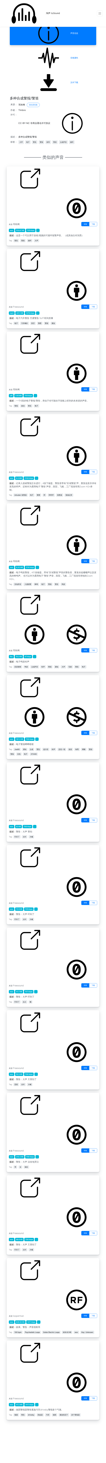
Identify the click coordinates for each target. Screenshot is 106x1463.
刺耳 (48, 142)
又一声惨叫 (14, 873)
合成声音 (63, 142)
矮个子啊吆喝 (15, 955)
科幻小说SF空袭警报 (19, 277)
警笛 (55, 142)
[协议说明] (72, 123)
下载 (93, 224)
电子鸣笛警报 (15, 531)
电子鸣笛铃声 (15, 620)
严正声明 (13, 790)
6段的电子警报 (16, 359)
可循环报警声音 (16, 194)
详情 (85, 224)
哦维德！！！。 (16, 1038)
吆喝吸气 (13, 1203)
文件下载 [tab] (73, 82)
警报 (41, 142)
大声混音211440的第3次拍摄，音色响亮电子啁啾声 (34, 703)
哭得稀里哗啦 (15, 1121)
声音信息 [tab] (73, 33)
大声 (21, 142)
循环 (71, 142)
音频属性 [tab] (73, 58)
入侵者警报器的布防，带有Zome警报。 (28, 442)
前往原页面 (33, 105)
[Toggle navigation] (100, 13)
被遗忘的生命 (15, 1286)
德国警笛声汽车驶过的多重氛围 (24, 1368)
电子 (28, 142)
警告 (34, 142)
